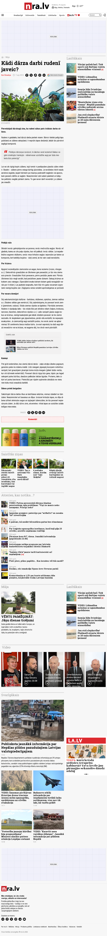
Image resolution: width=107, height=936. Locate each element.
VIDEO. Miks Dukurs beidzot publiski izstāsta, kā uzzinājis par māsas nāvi (35, 341)
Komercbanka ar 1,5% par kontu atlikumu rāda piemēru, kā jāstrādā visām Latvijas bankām (32, 576)
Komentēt (32, 419)
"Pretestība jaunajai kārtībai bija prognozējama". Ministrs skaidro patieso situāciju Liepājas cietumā (16, 835)
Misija (17, 927)
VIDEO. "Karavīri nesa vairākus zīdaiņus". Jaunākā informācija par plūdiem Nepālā (48, 835)
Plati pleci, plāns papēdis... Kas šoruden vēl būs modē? (36, 561)
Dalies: (23, 412)
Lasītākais (74, 58)
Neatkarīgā (18, 15)
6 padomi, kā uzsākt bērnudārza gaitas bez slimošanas (36, 522)
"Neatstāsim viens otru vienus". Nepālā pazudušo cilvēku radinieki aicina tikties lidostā (91, 106)
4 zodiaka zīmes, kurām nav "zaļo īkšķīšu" (39, 473)
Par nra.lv (4, 927)
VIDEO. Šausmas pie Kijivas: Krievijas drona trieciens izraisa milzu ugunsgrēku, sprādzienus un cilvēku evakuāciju (16, 797)
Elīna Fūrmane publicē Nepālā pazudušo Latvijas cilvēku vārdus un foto (37, 348)
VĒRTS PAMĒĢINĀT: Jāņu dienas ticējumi (17, 618)
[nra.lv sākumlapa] (36, 6)
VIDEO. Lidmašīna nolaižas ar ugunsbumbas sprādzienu (91, 79)
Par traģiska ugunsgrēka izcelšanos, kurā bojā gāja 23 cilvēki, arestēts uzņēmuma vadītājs (35, 529)
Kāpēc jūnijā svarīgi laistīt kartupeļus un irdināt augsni (56, 473)
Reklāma (11, 927)
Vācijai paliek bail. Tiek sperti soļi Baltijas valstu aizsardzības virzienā (91, 67)
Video (6, 647)
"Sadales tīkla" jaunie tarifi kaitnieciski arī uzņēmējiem (30, 553)
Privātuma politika (26, 927)
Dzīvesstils (29, 15)
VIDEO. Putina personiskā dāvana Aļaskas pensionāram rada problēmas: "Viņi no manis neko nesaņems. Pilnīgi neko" (34, 505)
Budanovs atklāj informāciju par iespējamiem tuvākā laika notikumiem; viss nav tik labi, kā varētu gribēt (47, 797)
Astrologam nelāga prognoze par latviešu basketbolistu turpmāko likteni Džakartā (29, 545)
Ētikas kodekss (63, 927)
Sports (62, 15)
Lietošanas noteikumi (40, 927)
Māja (7, 57)
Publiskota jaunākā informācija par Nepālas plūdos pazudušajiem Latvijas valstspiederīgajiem (31, 748)
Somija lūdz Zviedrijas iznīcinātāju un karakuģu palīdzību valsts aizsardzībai (91, 93)
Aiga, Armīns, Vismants (61, 7)
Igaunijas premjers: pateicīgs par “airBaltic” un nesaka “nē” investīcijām (36, 514)
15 (22, 554)
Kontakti (79, 927)
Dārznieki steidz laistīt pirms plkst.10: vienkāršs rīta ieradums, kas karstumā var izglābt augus (8, 478)
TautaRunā (41, 15)
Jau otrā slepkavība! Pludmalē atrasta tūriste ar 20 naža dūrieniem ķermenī (91, 118)
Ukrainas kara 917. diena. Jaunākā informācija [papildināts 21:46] (32, 537)
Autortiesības (52, 927)
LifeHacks (52, 15)
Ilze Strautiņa (6, 75)
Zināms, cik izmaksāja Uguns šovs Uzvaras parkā (33, 569)
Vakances (72, 927)
